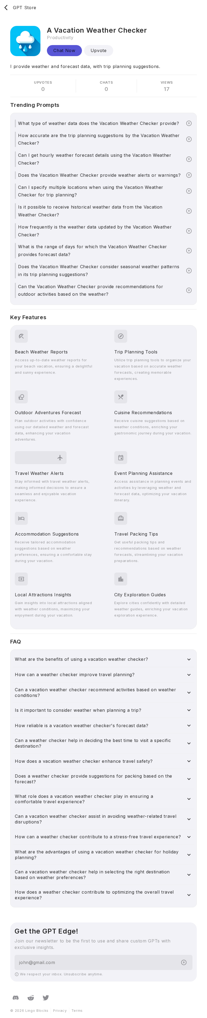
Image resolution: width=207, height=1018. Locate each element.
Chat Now (64, 50)
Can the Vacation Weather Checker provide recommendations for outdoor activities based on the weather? (90, 290)
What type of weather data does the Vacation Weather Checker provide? (98, 123)
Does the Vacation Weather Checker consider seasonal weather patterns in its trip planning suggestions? (98, 270)
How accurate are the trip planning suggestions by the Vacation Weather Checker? (99, 139)
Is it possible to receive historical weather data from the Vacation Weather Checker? (90, 210)
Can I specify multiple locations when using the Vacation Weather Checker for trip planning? (90, 191)
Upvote (99, 50)
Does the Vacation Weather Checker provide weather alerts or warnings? (99, 175)
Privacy (60, 1011)
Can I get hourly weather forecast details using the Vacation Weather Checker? (94, 159)
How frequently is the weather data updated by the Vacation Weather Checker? (95, 230)
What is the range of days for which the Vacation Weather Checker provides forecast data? (92, 250)
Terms (77, 1011)
